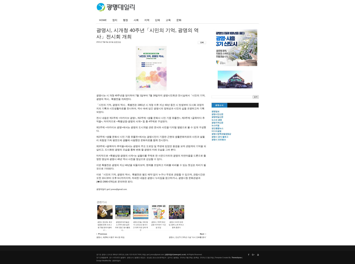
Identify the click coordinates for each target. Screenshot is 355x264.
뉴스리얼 (215, 125)
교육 (168, 20)
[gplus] (253, 255)
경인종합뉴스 (217, 128)
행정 (125, 20)
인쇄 (202, 42)
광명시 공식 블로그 (220, 137)
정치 (114, 20)
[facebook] (248, 255)
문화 (178, 20)
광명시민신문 (217, 114)
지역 (146, 20)
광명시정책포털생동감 (221, 134)
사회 (136, 20)
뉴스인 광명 (217, 120)
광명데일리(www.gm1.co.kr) (175, 255)
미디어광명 (216, 131)
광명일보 (215, 111)
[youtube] (258, 255)
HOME (103, 20)
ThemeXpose (237, 258)
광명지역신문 (217, 123)
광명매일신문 (217, 117)
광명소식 (219, 105)
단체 (157, 20)
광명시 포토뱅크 (219, 139)
